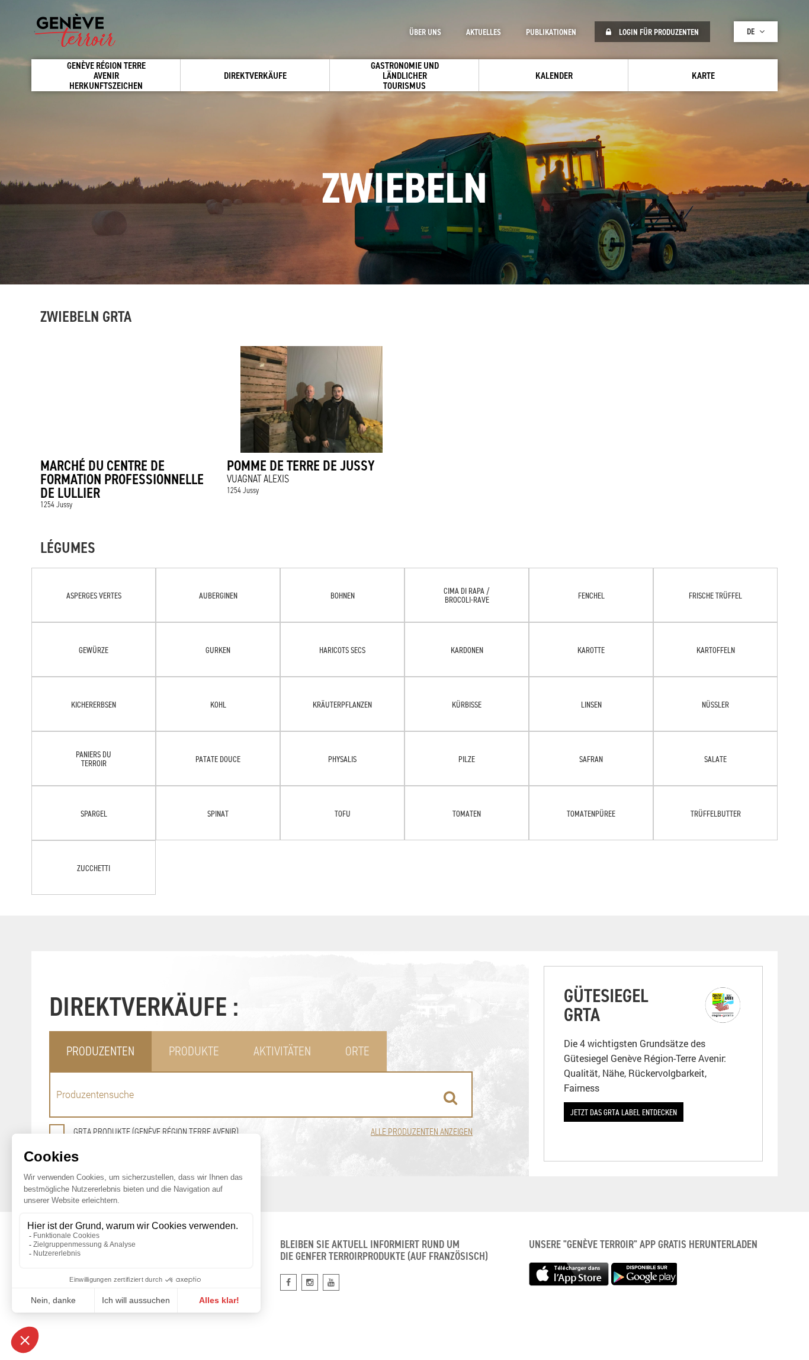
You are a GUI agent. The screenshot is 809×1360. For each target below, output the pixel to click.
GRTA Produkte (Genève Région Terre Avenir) (156, 1131)
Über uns (425, 32)
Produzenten (100, 1051)
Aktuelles (483, 32)
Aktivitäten (282, 1051)
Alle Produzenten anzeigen (422, 1131)
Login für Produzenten (658, 32)
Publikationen (551, 32)
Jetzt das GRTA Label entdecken (623, 1112)
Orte (357, 1051)
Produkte (194, 1051)
